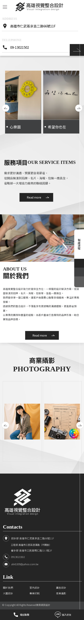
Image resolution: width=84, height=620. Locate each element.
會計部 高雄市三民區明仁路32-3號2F (31, 550)
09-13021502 (19, 47)
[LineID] (79, 263)
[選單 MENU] (5, 7)
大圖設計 (8, 593)
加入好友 (66, 614)
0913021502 (18, 557)
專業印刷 (34, 593)
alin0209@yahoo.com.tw (24, 564)
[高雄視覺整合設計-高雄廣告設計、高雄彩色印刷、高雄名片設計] (39, 7)
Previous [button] (4, 104)
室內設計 (34, 587)
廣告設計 (61, 587)
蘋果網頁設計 (43, 604)
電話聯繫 (24, 614)
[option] (23, 102)
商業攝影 (61, 593)
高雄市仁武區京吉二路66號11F (33, 26)
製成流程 (79, 244)
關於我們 (8, 587)
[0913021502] (79, 272)
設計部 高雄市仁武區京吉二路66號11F (32, 538)
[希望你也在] (61, 102)
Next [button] (77, 104)
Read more (34, 197)
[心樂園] (23, 102)
